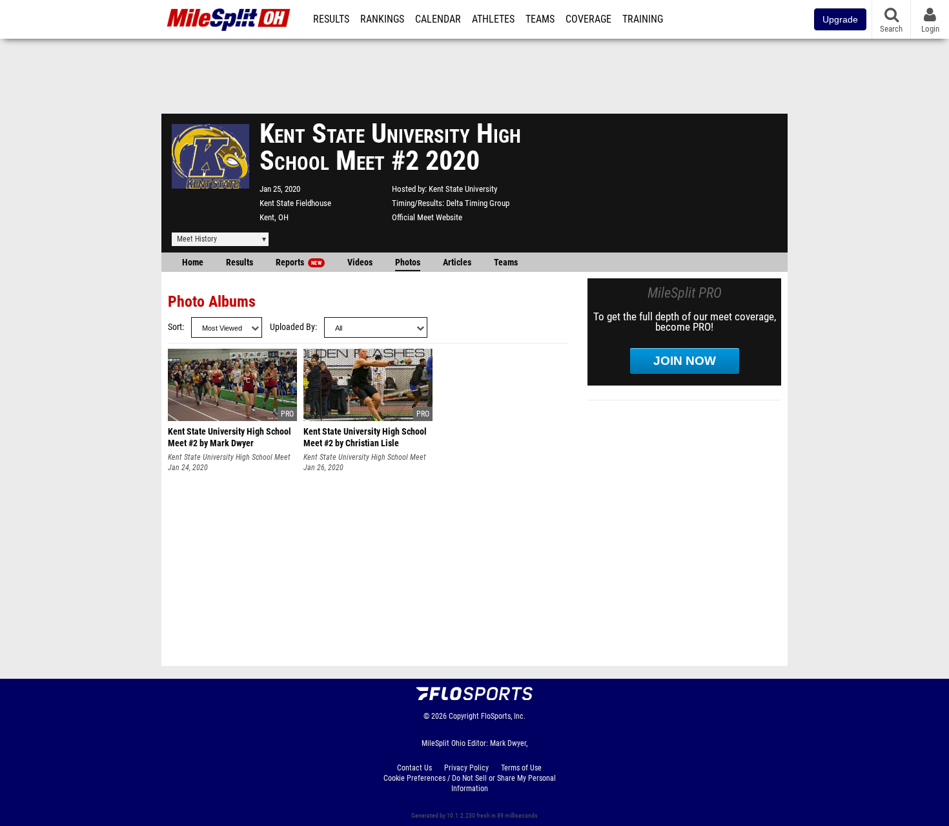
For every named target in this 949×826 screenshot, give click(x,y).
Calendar (438, 19)
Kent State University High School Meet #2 (229, 457)
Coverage (588, 19)
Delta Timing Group (477, 203)
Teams (540, 19)
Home (192, 262)
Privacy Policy (466, 767)
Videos (359, 262)
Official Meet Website (427, 217)
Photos (407, 262)
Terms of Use (521, 767)
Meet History (197, 238)
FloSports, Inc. (503, 716)
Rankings (382, 19)
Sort (175, 327)
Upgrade (840, 19)
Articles (457, 262)
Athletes (493, 19)
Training (642, 19)
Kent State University (463, 189)
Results (331, 19)
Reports (298, 262)
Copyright (464, 716)
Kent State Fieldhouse (295, 203)
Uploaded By (292, 327)
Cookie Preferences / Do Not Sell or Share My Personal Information (469, 783)
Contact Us (414, 767)
